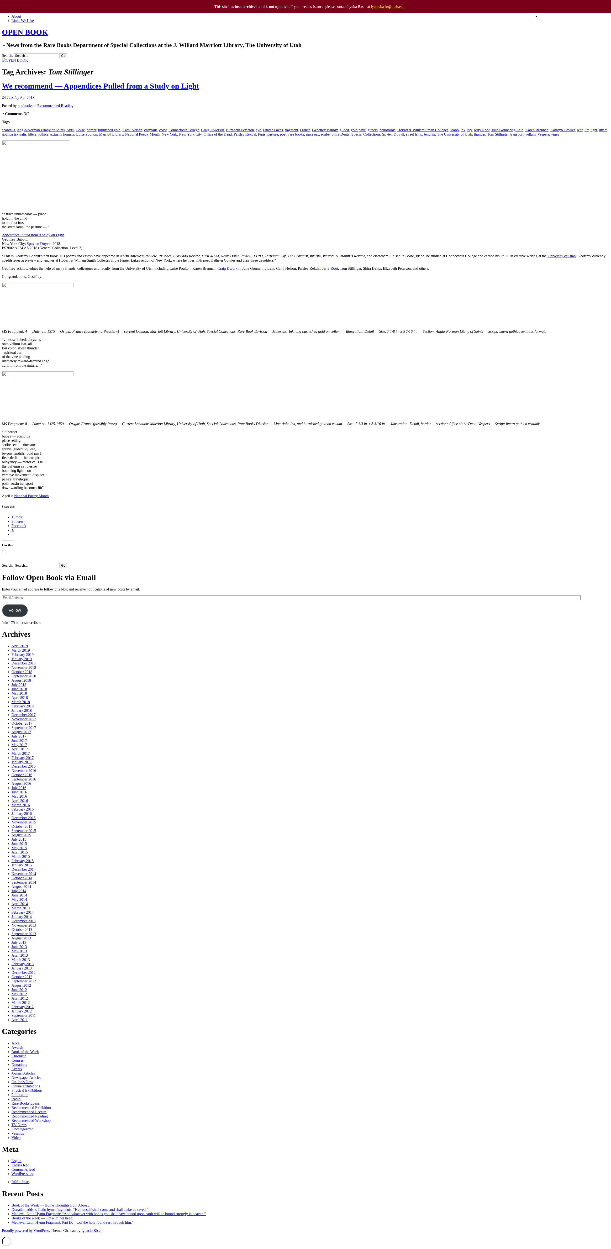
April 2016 (19, 801)
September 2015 (23, 831)
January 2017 (21, 762)
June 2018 (19, 689)
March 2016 (20, 805)
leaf (580, 130)
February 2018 (22, 706)
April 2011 (19, 1020)
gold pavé (358, 130)
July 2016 (18, 788)
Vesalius (17, 1133)
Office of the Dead (218, 134)
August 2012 (21, 985)
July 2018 (18, 685)
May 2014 (19, 899)
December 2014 (23, 869)
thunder (479, 134)
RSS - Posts (20, 1182)
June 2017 (19, 740)
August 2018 (21, 680)
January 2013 (21, 968)
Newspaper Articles (26, 1077)
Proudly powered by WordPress (26, 1230)
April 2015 (19, 852)
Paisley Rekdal (245, 134)
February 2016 (22, 809)
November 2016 (23, 771)
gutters (373, 130)
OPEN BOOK (25, 32)
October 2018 (21, 672)
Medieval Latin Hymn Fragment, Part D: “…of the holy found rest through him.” (72, 1222)
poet (283, 134)
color (163, 130)
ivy (469, 130)
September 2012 (23, 981)
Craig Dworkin (212, 130)
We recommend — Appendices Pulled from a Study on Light (100, 86)
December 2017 (23, 715)
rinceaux (312, 134)
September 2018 (23, 676)
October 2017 (21, 723)
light (593, 130)
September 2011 (23, 1015)
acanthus (8, 130)
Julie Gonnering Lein (507, 130)
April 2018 (19, 698)
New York (169, 134)
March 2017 (20, 753)
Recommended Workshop (31, 1120)
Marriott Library (111, 134)
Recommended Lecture (29, 1112)
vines (555, 134)
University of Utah (562, 256)
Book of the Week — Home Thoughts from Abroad (50, 1205)
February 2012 (22, 1007)
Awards (17, 1047)
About (16, 16)
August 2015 (21, 835)
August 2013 (21, 938)
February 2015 (22, 861)
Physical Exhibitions (26, 1090)
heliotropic (387, 130)
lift (587, 130)
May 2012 (19, 994)
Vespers (543, 134)
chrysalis (150, 130)
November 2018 (23, 667)
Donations (19, 1065)
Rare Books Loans (25, 1103)
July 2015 (18, 839)
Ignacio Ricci (91, 1230)
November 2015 (23, 822)
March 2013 (20, 960)
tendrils (429, 134)
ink (463, 130)
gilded (344, 130)
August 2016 (21, 783)
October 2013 (21, 930)
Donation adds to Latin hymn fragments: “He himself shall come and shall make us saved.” (79, 1209)
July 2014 (18, 891)
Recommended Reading (55, 106)
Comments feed (23, 1169)
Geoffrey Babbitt (325, 130)
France (305, 130)
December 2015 (23, 818)
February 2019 (22, 655)
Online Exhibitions (25, 1086)
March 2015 (20, 856)
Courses (17, 1060)
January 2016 (21, 814)
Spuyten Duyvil (39, 244)
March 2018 (20, 702)
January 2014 (21, 917)
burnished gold (109, 130)
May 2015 (19, 848)
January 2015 (21, 865)
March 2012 (20, 1003)
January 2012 (21, 1011)
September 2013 (23, 934)
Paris (261, 134)
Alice (15, 1043)
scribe (325, 134)
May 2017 (19, 745)
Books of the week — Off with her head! (42, 1218)
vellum (530, 134)
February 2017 (22, 758)
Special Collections (365, 134)
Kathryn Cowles (562, 130)
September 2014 (23, 882)
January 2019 (21, 659)
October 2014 (21, 878)
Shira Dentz (340, 134)
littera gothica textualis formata (51, 134)
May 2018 (19, 693)
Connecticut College (184, 130)
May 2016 (19, 796)
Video (16, 1138)
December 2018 (23, 663)
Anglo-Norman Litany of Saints (41, 130)
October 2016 (21, 775)
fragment (291, 130)
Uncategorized (22, 1129)
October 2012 (21, 977)
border (91, 130)
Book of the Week (25, 1052)
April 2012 (19, 998)
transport (516, 134)
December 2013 (23, 921)
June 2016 (19, 792)
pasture (272, 134)
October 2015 (21, 826)
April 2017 (19, 749)
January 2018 (21, 710)
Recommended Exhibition (31, 1108)
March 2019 (20, 650)
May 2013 (19, 951)
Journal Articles (23, 1073)
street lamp (414, 134)
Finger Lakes (273, 130)
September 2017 (23, 728)
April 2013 (19, 955)
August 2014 (21, 887)
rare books (296, 134)
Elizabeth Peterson (240, 130)
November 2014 (23, 874)
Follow (15, 610)
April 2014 (19, 904)
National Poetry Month (142, 134)
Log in (16, 1161)
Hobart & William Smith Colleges (422, 130)
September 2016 (23, 779)
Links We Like (22, 21)
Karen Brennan (536, 130)
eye (258, 130)
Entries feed (20, 1165)
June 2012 (19, 990)
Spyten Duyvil (393, 134)
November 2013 (23, 925)
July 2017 (18, 736)
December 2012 (23, 972)
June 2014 (19, 895)
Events (16, 1069)
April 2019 (19, 646)
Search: (7, 55)
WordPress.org (22, 1174)
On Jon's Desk (22, 1082)
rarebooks (25, 106)
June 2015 (19, 844)
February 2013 (22, 964)
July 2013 (18, 942)
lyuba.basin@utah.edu (388, 7)
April (70, 130)
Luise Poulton (86, 134)
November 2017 (23, 719)
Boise (80, 130)
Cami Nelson (132, 130)
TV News (18, 1125)
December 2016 (23, 766)
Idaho (454, 130)
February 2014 (22, 912)
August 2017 (21, 732)
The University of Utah (454, 134)
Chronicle (18, 1056)
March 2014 (20, 908)
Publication (19, 1095)
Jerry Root (482, 130)
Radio (16, 1099)
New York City (190, 134)
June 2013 (19, 947)
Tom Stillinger (497, 134)
